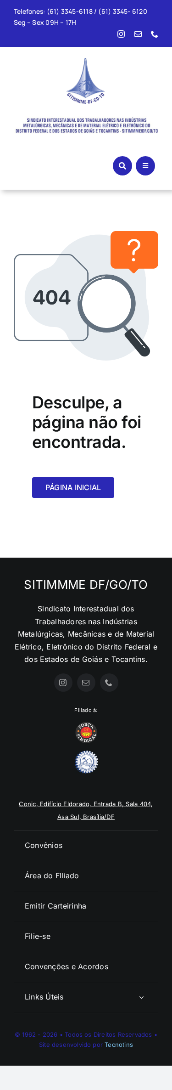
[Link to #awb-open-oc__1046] (122, 165)
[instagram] (121, 34)
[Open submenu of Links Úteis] (141, 997)
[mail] (138, 34)
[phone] (154, 34)
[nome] (86, 116)
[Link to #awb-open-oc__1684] (145, 165)
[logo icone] (86, 62)
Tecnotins (119, 1044)
